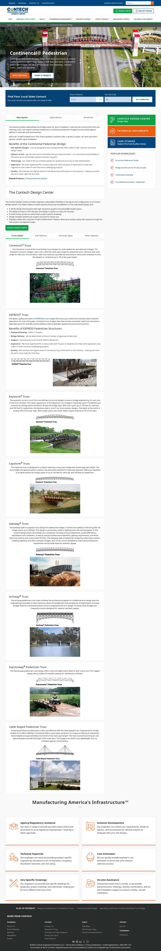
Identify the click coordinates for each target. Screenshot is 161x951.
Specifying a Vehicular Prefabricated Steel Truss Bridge (122, 908)
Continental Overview (124, 175)
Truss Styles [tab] (17, 235)
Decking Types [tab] (66, 235)
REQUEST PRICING (145, 11)
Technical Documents (143, 19)
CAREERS (11, 3)
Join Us (122, 926)
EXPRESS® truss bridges (45, 318)
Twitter (84, 942)
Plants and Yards (51, 935)
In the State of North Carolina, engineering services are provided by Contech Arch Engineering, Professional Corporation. (80, 947)
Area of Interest (76, 94)
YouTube (73, 942)
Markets (10, 932)
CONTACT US (34, 3)
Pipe (10, 19)
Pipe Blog (86, 926)
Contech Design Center (17, 228)
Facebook (77, 942)
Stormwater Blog (89, 929)
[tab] (24, 921)
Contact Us (49, 926)
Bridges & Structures (26, 19)
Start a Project (101, 19)
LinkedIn (80, 942)
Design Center (125, 11)
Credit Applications (110, 945)
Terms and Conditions (75, 945)
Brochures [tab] (88, 117)
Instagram (87, 942)
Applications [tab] (56, 117)
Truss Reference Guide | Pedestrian (130, 182)
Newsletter (11, 935)
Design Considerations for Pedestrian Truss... (56, 908)
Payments (124, 935)
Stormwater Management (60, 19)
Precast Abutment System (36, 178)
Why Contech (19, 75)
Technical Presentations (92, 932)
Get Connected (142, 99)
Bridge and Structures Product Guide (130, 167)
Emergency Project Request (56, 932)
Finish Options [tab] (91, 235)
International (50, 938)
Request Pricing (51, 929)
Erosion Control (83, 19)
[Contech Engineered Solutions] (19, 11)
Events (10, 938)
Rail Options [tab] (41, 235)
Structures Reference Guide (126, 160)
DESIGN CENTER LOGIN (113, 3)
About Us (11, 926)
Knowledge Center (121, 19)
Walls (42, 19)
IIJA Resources (48, 3)
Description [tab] (22, 117)
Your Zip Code (110, 94)
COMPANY (22, 3)
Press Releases (13, 929)
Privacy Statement (93, 945)
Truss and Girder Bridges (87, 908)
